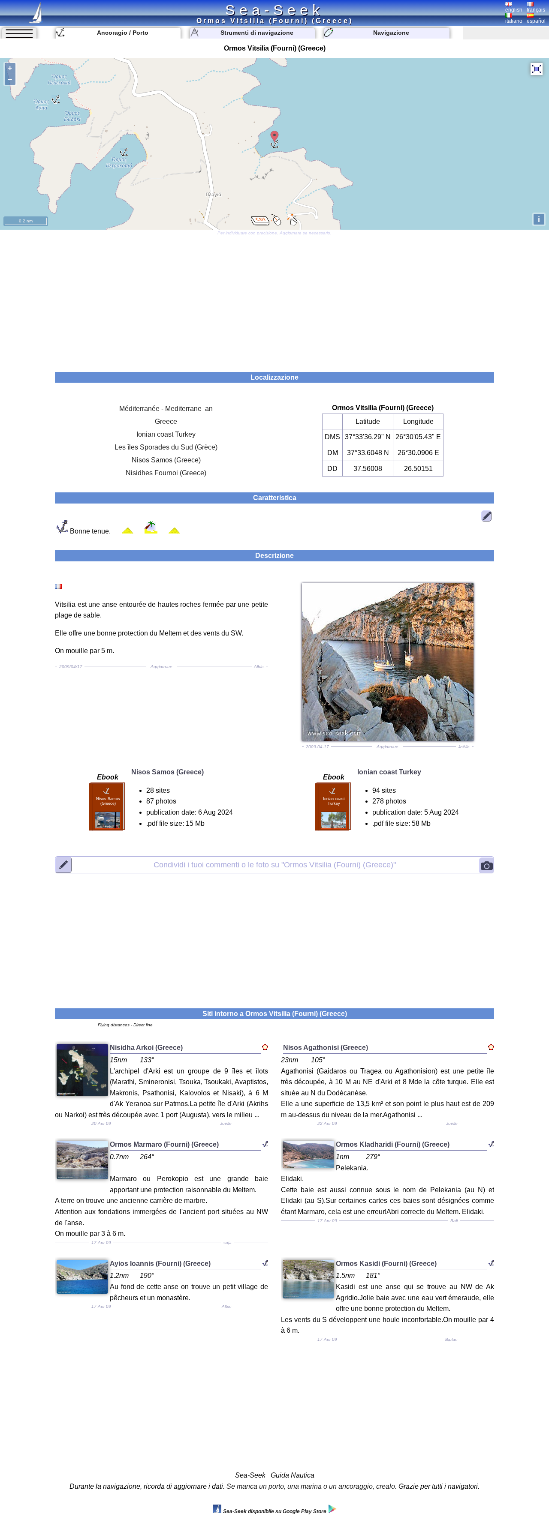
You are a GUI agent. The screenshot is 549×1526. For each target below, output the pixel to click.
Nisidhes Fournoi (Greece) (166, 473)
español (536, 21)
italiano (513, 21)
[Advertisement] (274, 299)
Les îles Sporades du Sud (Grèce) (166, 447)
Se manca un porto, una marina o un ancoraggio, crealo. (311, 1486)
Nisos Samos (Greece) (166, 460)
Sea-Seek (274, 10)
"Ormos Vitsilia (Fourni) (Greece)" (275, 864)
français (536, 10)
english (513, 10)
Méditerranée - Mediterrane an (166, 408)
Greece (166, 421)
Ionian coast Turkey (166, 434)
